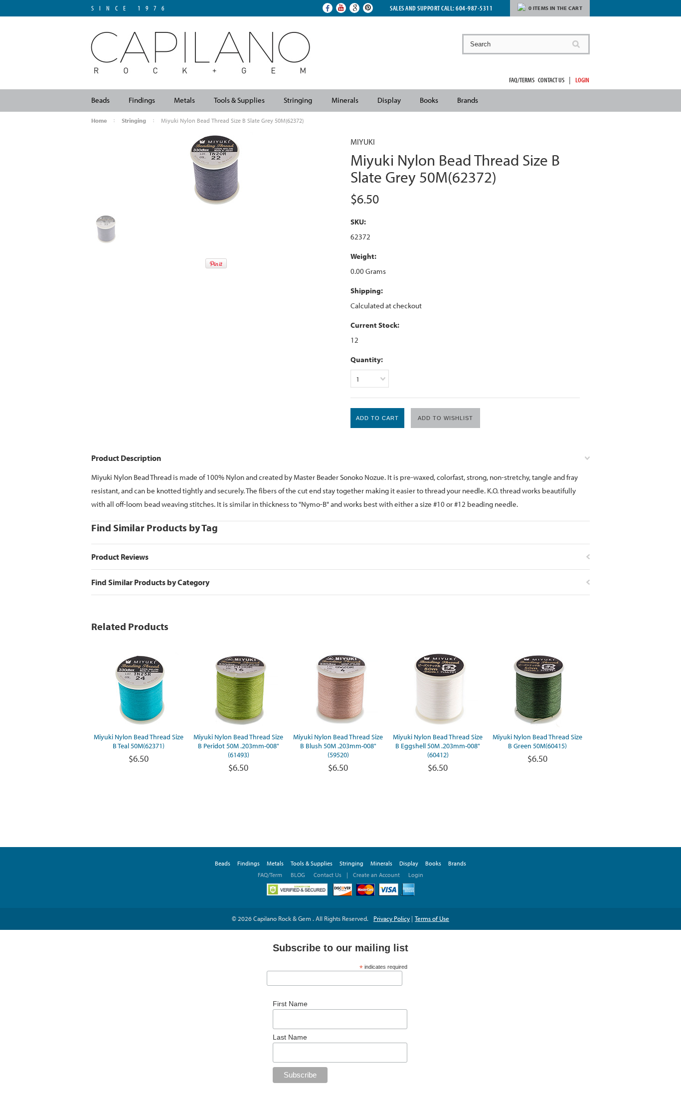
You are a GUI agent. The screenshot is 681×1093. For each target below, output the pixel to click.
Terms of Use (432, 918)
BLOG (298, 874)
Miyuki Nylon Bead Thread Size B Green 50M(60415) (537, 741)
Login (582, 79)
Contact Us (551, 79)
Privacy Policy (391, 918)
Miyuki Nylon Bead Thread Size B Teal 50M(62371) (138, 741)
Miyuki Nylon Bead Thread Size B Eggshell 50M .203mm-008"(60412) (438, 745)
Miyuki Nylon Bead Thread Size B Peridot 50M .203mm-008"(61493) (238, 745)
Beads (100, 100)
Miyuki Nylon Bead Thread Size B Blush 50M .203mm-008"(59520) (338, 745)
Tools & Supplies (239, 100)
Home (99, 120)
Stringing (298, 100)
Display (389, 100)
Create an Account (376, 874)
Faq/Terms (521, 79)
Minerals (345, 100)
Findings (142, 100)
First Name (290, 1004)
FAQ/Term (271, 874)
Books (429, 100)
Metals (184, 100)
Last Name (290, 1037)
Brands (467, 100)
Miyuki (362, 142)
